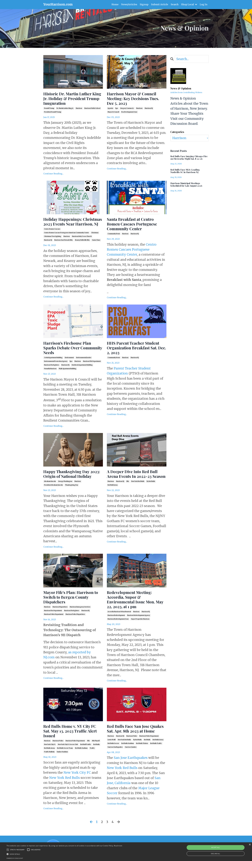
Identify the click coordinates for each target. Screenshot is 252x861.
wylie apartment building (67, 368)
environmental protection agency (55, 361)
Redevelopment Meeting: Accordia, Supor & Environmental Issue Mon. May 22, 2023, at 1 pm (135, 599)
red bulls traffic (156, 743)
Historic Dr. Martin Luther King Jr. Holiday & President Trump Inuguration (72, 98)
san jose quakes (130, 747)
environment (69, 357)
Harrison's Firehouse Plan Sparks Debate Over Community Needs (72, 348)
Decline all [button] (215, 854)
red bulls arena (49, 748)
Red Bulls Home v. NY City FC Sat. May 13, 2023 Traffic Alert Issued (70, 731)
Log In (203, 4)
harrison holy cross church (82, 236)
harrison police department (53, 614)
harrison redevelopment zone (118, 619)
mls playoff (96, 741)
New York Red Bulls (64, 778)
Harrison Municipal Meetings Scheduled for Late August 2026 (186, 184)
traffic (92, 748)
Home (115, 4)
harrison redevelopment (116, 615)
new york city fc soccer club (68, 744)
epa (116, 108)
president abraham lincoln (53, 485)
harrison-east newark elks (63, 240)
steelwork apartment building (82, 365)
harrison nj (149, 108)
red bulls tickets (142, 743)
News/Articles (129, 4)
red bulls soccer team (65, 748)
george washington (65, 481)
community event (114, 234)
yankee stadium (62, 752)
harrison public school (92, 108)
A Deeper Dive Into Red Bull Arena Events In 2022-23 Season (136, 474)
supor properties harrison (140, 619)
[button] (64, 854)
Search (174, 4)
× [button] (250, 845)
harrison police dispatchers (75, 614)
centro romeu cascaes (52, 229)
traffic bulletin (49, 752)
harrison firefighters (51, 365)
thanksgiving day (71, 485)
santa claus (96, 240)
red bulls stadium (81, 748)
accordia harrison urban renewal (119, 611)
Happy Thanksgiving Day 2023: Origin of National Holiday (71, 474)
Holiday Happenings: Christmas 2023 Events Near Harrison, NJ (72, 221)
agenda (110, 108)
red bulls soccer (113, 743)
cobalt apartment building (53, 357)
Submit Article (159, 4)
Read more (118, 846)
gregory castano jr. (127, 108)
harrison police (58, 741)
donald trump (49, 108)
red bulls (96, 744)
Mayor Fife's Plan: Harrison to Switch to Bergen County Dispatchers (70, 597)
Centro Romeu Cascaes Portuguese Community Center (131, 249)
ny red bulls (151, 481)
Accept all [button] (215, 847)
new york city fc (50, 744)
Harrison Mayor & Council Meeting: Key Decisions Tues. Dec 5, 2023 (133, 98)
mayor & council (113, 112)
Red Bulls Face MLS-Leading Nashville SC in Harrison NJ (185, 170)
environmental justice (83, 357)
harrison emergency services (80, 607)
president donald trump (52, 112)
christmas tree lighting (52, 236)
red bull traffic (85, 744)
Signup (144, 4)
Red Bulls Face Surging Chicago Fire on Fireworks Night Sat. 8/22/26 (189, 157)
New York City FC (78, 773)
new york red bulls (137, 481)
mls (127, 481)
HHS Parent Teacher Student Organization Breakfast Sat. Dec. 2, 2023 (136, 348)
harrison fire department (53, 610)
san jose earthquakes (115, 747)
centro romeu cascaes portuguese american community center (66, 233)
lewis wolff (112, 740)
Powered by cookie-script (15, 858)
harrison (79, 108)
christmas (94, 233)
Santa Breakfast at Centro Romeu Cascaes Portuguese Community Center (132, 224)
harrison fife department (92, 361)
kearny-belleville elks (82, 240)
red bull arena (112, 485)
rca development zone (129, 112)
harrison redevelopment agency (138, 615)
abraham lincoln (50, 481)
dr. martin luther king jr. (65, 108)
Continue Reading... (53, 173)
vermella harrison (50, 368)
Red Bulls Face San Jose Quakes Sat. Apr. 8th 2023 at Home (135, 728)
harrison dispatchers (60, 607)
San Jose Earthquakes (131, 758)
